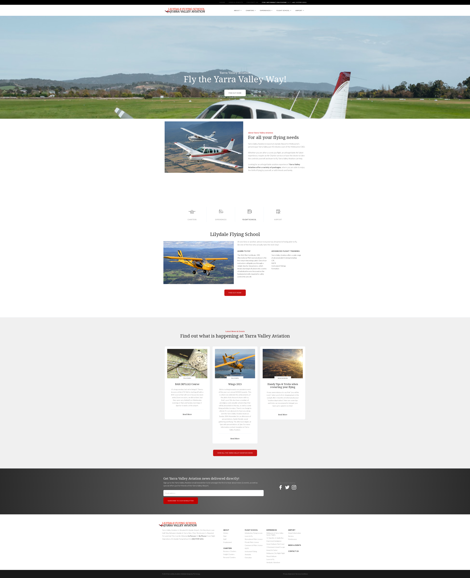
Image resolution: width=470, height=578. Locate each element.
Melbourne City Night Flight (275, 553)
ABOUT (226, 530)
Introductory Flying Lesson (253, 533)
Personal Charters (229, 557)
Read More (187, 414)
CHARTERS (227, 548)
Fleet (224, 536)
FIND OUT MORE (235, 93)
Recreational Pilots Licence (254, 539)
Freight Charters (229, 554)
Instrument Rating (251, 551)
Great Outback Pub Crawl (275, 544)
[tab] (192, 214)
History (225, 533)
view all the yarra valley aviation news (235, 453)
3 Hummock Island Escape (275, 547)
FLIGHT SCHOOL (251, 530)
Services (291, 536)
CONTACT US (293, 551)
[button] (238, 10)
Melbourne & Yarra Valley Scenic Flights (274, 534)
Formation (248, 558)
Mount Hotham (271, 556)
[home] (185, 11)
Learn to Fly (270, 559)
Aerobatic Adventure (273, 562)
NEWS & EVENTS (294, 545)
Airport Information (294, 533)
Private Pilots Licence (252, 542)
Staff (224, 539)
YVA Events (187, 378)
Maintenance (292, 539)
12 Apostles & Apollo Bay (274, 538)
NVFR (247, 548)
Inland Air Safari (271, 550)
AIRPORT (291, 530)
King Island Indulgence (273, 541)
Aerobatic (248, 554)
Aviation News (283, 378)
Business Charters (229, 551)
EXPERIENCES (271, 530)
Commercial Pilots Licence (254, 545)
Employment (227, 542)
